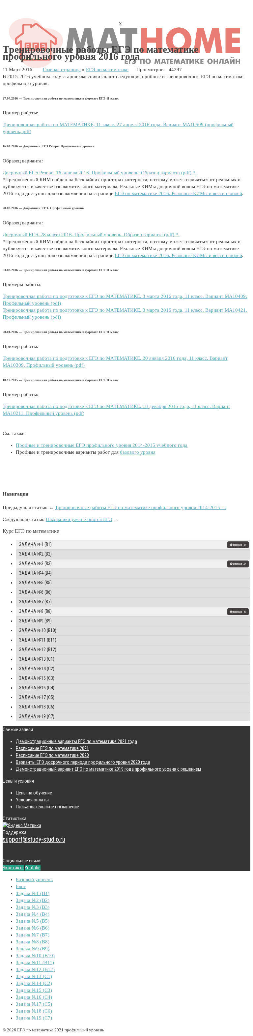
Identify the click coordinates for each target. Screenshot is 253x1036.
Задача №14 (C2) (36, 668)
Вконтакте (13, 868)
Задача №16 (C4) (36, 687)
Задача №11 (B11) (37, 640)
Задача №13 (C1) (36, 659)
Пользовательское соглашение (47, 807)
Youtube (33, 868)
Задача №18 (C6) (36, 706)
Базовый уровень (34, 879)
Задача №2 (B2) (35, 554)
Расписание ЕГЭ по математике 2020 (52, 755)
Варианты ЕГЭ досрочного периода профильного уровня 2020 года (83, 762)
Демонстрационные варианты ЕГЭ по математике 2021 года (76, 741)
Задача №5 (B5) (35, 582)
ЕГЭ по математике (107, 69)
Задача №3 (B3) (35, 563)
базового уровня (137, 452)
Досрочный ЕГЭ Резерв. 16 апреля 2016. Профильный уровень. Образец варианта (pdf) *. (100, 172)
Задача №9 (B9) (35, 620)
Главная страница (62, 69)
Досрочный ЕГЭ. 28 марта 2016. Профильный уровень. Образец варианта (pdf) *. (91, 234)
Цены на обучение (34, 793)
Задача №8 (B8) (35, 611)
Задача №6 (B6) (35, 592)
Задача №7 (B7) (35, 601)
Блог (21, 886)
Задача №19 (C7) (36, 716)
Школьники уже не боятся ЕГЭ (79, 519)
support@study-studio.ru (34, 839)
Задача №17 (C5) (36, 697)
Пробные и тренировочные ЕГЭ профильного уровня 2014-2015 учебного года (101, 445)
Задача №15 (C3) (36, 678)
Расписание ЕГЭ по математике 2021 (52, 748)
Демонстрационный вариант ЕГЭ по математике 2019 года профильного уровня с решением (108, 769)
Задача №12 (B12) (37, 649)
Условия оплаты (32, 800)
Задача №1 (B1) (35, 544)
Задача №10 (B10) (37, 630)
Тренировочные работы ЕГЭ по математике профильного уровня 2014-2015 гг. (140, 507)
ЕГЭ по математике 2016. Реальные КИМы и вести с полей (178, 193)
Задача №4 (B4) (35, 573)
